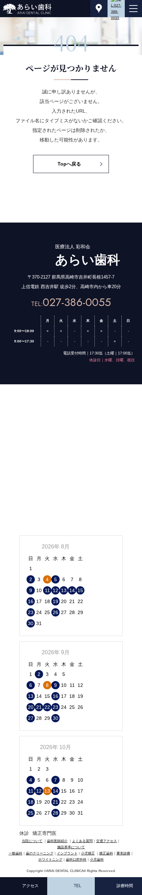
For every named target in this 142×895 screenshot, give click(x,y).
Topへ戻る (69, 164)
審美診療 (123, 853)
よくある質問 (82, 841)
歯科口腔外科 (76, 859)
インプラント (67, 853)
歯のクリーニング (39, 853)
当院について (32, 841)
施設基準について (71, 847)
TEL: (71, 303)
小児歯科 (97, 859)
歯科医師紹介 (57, 841)
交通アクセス (106, 841)
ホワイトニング (50, 859)
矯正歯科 (106, 853)
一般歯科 (15, 853)
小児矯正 (88, 853)
